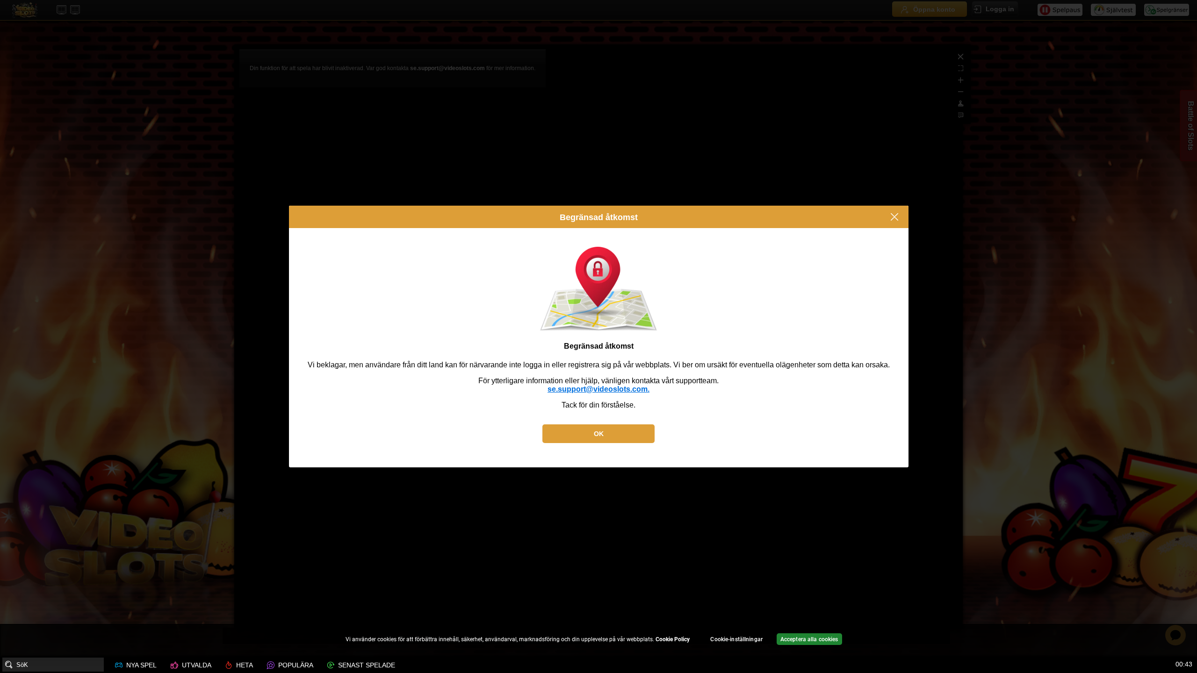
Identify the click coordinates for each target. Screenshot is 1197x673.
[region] (598, 640)
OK (599, 433)
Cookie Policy (673, 639)
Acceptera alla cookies (809, 639)
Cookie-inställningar (736, 639)
